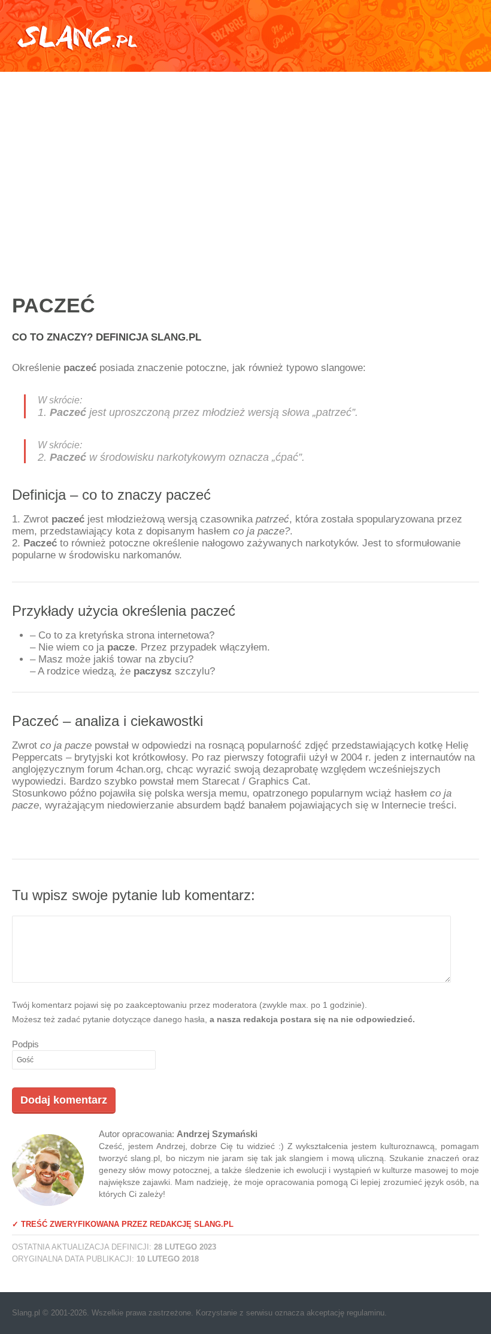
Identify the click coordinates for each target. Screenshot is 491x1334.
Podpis (25, 1044)
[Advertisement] (245, 170)
